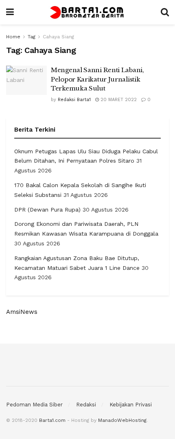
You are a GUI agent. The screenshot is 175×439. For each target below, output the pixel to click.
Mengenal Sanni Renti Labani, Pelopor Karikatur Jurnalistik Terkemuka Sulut (97, 79)
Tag (31, 37)
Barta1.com (52, 420)
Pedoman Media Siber (34, 404)
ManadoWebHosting (122, 420)
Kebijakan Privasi (130, 404)
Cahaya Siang (58, 37)
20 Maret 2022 (118, 99)
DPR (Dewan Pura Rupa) (47, 209)
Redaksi (86, 404)
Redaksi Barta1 (74, 99)
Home (13, 37)
